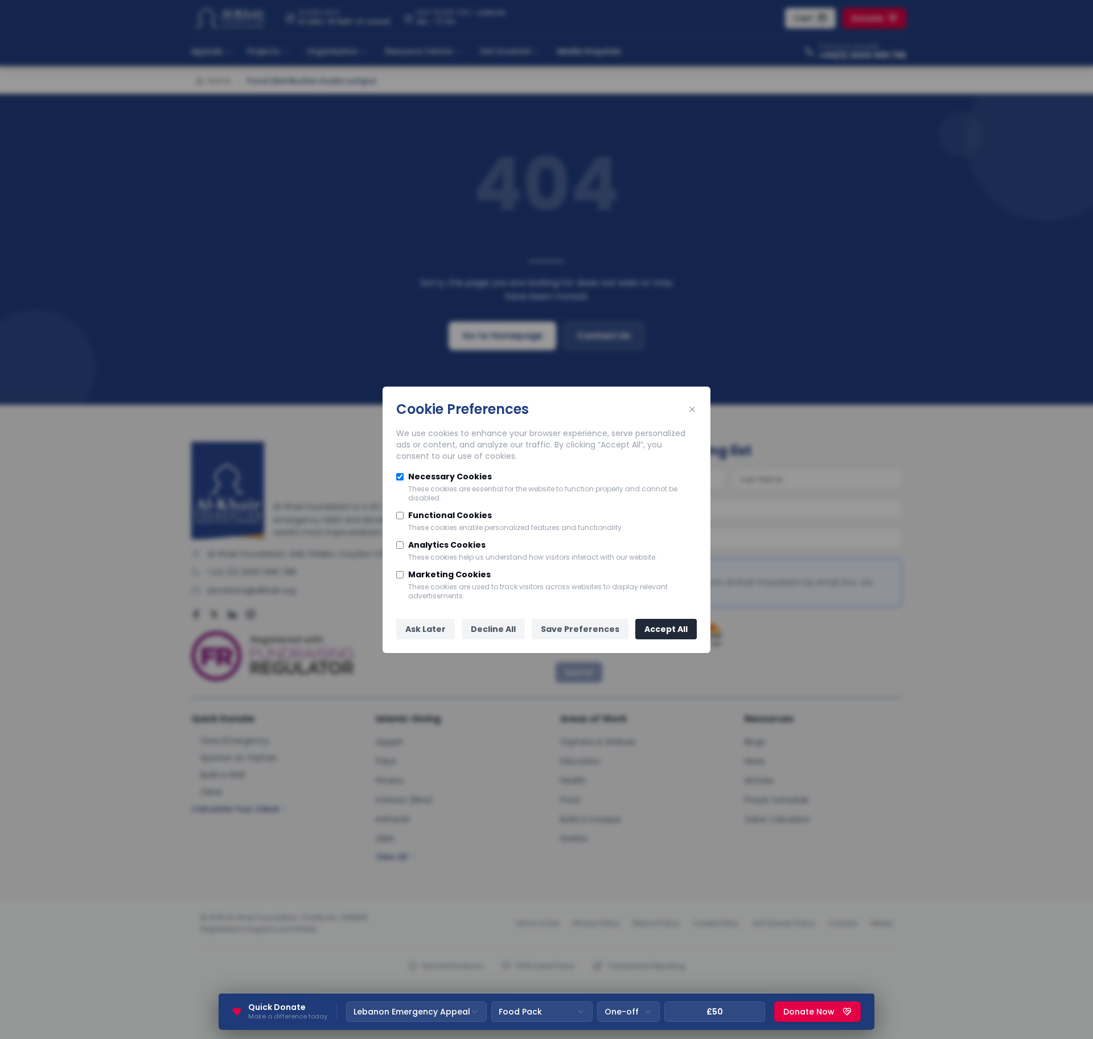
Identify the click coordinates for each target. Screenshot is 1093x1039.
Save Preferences (580, 629)
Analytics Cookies (447, 545)
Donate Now (809, 1011)
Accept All (666, 629)
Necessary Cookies (450, 476)
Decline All (493, 629)
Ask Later (425, 629)
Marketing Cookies (449, 574)
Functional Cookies (450, 515)
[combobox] (416, 1011)
